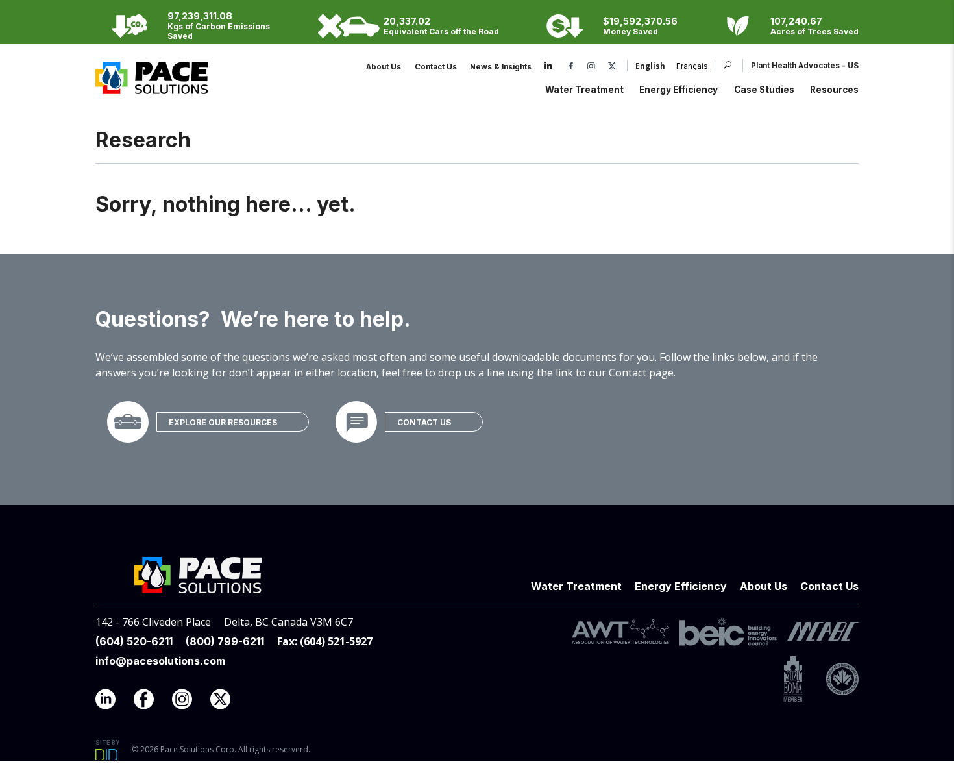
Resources (834, 89)
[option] (686, 67)
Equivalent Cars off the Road (441, 31)
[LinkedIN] (113, 702)
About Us (383, 66)
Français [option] (692, 67)
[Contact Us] (356, 422)
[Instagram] (591, 66)
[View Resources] (127, 422)
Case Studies (764, 89)
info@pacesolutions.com (160, 660)
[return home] (151, 86)
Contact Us (436, 66)
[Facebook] (571, 66)
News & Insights (501, 66)
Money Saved (630, 31)
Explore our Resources (223, 422)
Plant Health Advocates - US (805, 65)
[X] (612, 66)
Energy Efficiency (678, 89)
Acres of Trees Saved (814, 31)
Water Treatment (584, 89)
